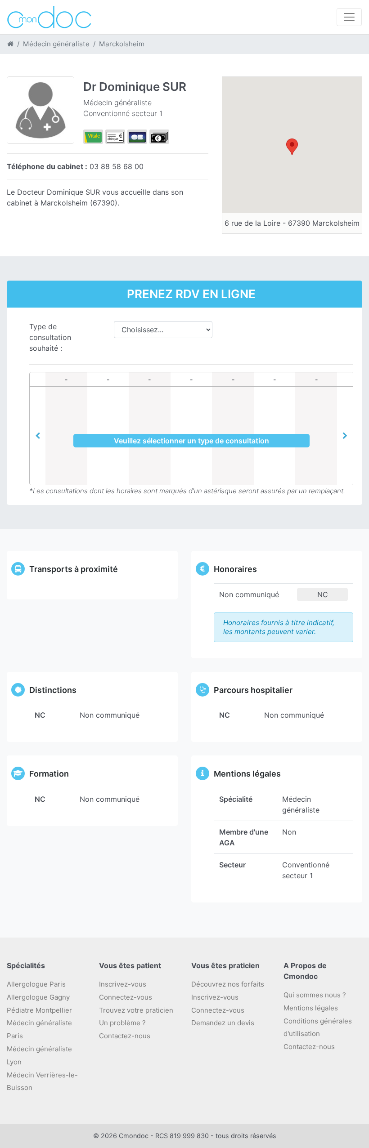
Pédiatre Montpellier (39, 1010)
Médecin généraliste (56, 44)
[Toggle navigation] (349, 17)
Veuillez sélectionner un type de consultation (191, 440)
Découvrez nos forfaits (227, 984)
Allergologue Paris (36, 984)
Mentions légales (311, 1008)
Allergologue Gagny (38, 997)
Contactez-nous (309, 1046)
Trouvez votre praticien (136, 1010)
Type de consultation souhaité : (50, 337)
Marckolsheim (121, 44)
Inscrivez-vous (122, 984)
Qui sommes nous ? (315, 995)
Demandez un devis (222, 1022)
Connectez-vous (125, 997)
